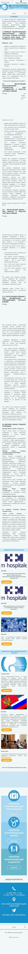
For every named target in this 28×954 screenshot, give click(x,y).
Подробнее (14, 814)
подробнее (6, 582)
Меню (14, 13)
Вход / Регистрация (21, 3)
